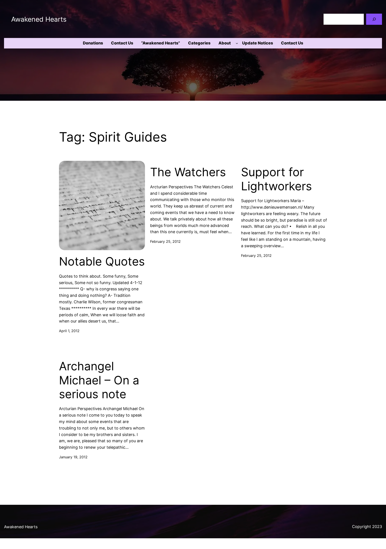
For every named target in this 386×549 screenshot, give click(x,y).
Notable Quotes (102, 261)
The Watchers (188, 172)
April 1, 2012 (69, 331)
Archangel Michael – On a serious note (99, 380)
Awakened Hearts (39, 19)
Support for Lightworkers (276, 179)
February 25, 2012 (165, 241)
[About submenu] (237, 43)
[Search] (374, 19)
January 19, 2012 (73, 457)
